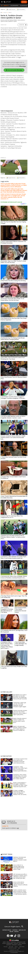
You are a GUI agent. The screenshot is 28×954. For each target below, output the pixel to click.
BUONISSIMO (14, 944)
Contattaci (15, 930)
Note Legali (11, 946)
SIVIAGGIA (24, 943)
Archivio (16, 931)
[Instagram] (19, 936)
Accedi (24, 2)
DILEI (20, 943)
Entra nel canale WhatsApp (15, 70)
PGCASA (4, 943)
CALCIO (5, 12)
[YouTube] (11, 936)
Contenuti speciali (6, 930)
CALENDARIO (14, 5)
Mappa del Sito (22, 930)
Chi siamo (5, 946)
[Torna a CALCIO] (2, 5)
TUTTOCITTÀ (15, 943)
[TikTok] (15, 936)
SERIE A (10, 12)
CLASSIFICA (23, 5)
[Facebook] (8, 936)
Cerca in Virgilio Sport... (13, 926)
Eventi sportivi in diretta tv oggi (10, 828)
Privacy (16, 946)
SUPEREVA (19, 944)
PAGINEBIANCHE (9, 943)
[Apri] (2, 2)
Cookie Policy (21, 946)
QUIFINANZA (8, 944)
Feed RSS (11, 931)
